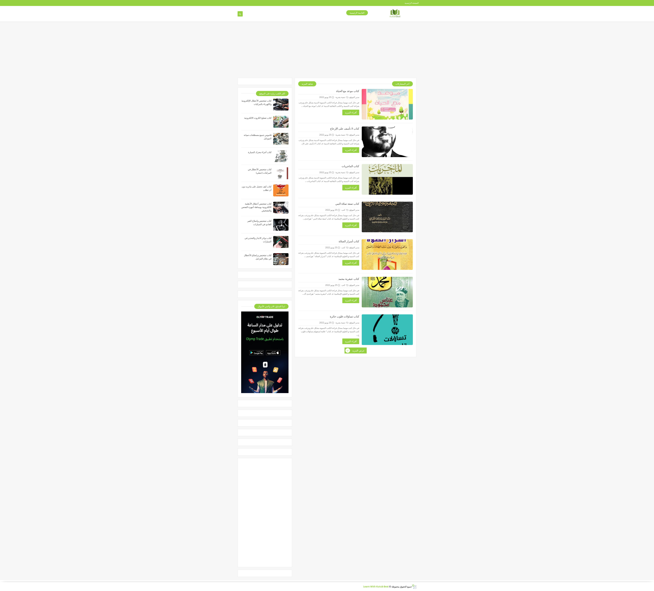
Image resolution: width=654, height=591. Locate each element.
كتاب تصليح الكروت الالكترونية (257, 117)
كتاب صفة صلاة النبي (347, 204)
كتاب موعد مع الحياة (347, 91)
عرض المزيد (358, 350)
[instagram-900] (256, 3)
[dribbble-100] (272, 3)
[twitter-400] (245, 3)
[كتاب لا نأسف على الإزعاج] (387, 141)
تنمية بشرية (341, 97)
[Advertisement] (324, 51)
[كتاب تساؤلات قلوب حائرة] (387, 329)
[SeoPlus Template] (414, 586)
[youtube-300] (250, 3)
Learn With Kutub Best (376, 586)
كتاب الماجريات (350, 166)
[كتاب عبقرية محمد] (387, 292)
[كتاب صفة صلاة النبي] (387, 217)
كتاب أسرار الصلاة (349, 241)
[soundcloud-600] (261, 3)
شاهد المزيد (307, 83)
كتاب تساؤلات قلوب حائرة (344, 316)
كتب (343, 209)
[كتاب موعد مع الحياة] (387, 104)
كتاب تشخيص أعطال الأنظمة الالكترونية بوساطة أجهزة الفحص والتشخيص (256, 207)
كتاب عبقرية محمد (348, 279)
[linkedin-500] (240, 3)
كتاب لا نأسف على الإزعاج (344, 128)
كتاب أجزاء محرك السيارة (259, 152)
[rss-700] (267, 3)
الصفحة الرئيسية (412, 3)
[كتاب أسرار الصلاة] (387, 254)
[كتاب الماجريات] (387, 179)
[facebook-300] (234, 3)
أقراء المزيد (351, 112)
